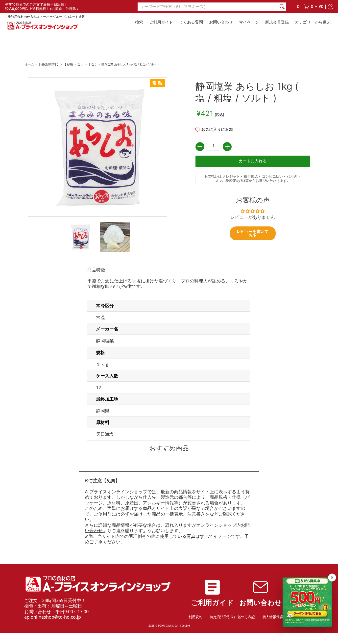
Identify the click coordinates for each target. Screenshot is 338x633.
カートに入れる (252, 161)
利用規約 (195, 616)
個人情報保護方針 (276, 616)
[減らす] (199, 146)
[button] (314, 6)
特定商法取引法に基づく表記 (232, 616)
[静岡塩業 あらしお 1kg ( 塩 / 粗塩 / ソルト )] (80, 237)
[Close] (332, 577)
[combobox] (208, 6)
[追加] (227, 146)
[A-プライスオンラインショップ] (42, 25)
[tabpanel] (169, 354)
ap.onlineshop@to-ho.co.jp (52, 617)
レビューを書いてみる (252, 233)
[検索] (282, 6)
